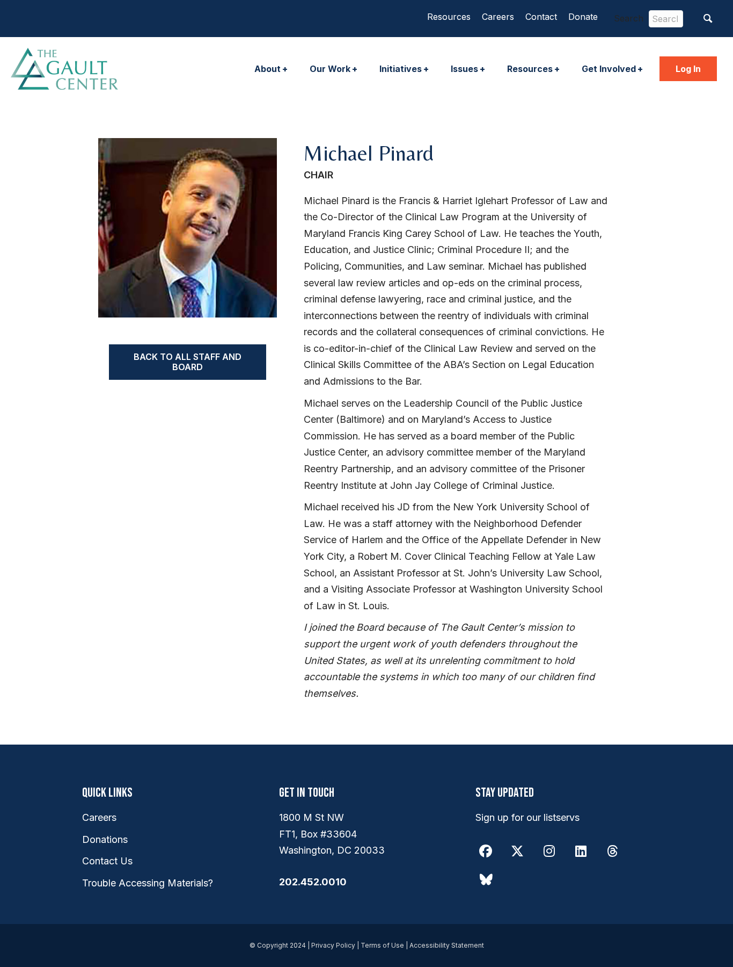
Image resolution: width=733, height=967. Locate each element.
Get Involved (609, 68)
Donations (105, 839)
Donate (583, 16)
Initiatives (400, 68)
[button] (708, 18)
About (267, 68)
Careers (498, 16)
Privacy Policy (333, 945)
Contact (541, 16)
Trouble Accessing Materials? (147, 883)
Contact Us (107, 861)
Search (628, 18)
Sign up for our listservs (527, 817)
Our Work (330, 68)
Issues (464, 68)
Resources (449, 16)
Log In (688, 68)
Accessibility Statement (446, 945)
